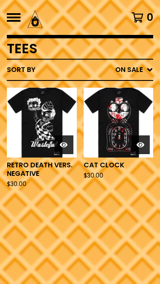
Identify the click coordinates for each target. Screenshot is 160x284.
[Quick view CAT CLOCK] (140, 144)
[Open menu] (13, 17)
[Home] (71, 17)
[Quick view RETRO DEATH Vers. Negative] (64, 144)
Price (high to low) (94, 201)
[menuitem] (80, 70)
